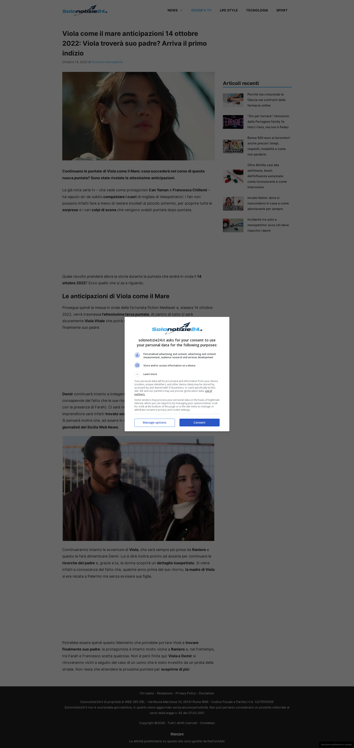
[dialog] (177, 374)
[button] (177, 374)
